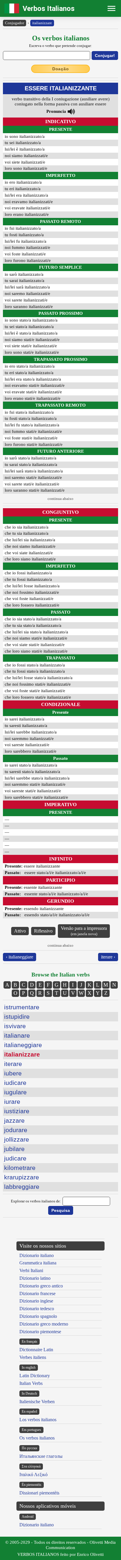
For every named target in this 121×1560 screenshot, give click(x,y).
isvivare (15, 1026)
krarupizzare (21, 1177)
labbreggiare (21, 1186)
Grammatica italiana (37, 1262)
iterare (13, 1063)
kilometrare (20, 1167)
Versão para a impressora (84, 931)
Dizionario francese (37, 1293)
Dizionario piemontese (40, 1331)
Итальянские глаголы (41, 1456)
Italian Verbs (31, 1383)
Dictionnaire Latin (36, 1349)
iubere (13, 1073)
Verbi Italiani (31, 1270)
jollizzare (16, 1139)
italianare (17, 1035)
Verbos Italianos (49, 8)
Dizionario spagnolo (38, 1316)
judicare (15, 1158)
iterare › (108, 956)
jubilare (14, 1148)
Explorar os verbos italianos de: (36, 1201)
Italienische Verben (37, 1401)
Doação (60, 68)
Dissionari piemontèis (39, 1492)
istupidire (17, 1016)
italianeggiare (23, 1044)
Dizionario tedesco (36, 1308)
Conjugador (14, 23)
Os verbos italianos (37, 1437)
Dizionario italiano (36, 1255)
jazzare (14, 1120)
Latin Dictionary (34, 1375)
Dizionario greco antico (41, 1285)
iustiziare (16, 1111)
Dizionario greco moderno (43, 1323)
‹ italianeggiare (19, 956)
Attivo (20, 930)
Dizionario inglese (36, 1300)
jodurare (15, 1130)
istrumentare (21, 1007)
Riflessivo (43, 930)
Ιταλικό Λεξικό (33, 1474)
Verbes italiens (32, 1357)
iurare (12, 1101)
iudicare (15, 1082)
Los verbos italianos (37, 1419)
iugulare (15, 1092)
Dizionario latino (35, 1278)
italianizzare (42, 23)
